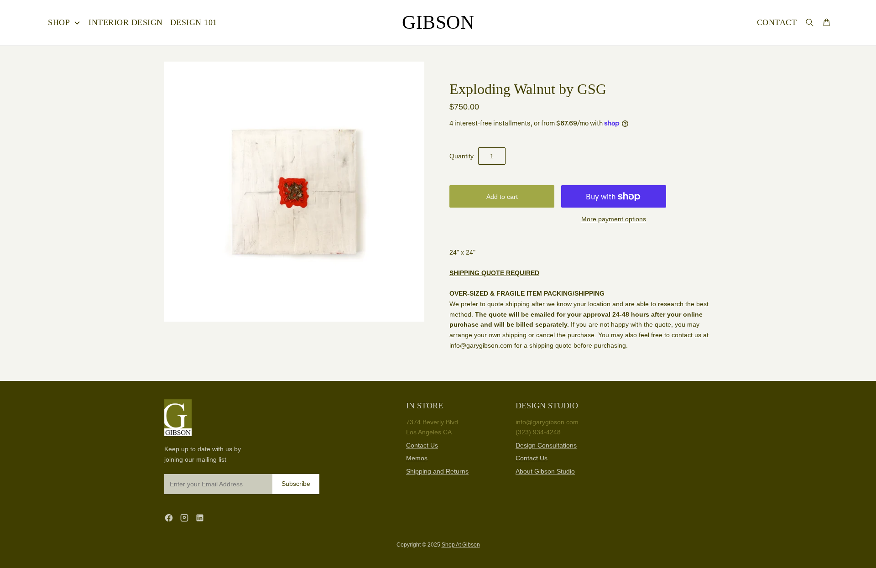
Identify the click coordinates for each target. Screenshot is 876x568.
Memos (417, 458)
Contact (777, 22)
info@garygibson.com (547, 422)
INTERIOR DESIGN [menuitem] (126, 22)
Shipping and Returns (437, 471)
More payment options (613, 219)
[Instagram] (184, 517)
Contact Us (422, 445)
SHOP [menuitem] (59, 22)
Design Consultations (546, 445)
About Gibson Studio (545, 471)
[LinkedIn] (199, 517)
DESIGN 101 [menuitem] (193, 22)
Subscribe (296, 483)
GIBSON (438, 22)
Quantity (461, 156)
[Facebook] (168, 517)
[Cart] (826, 22)
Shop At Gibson (461, 545)
